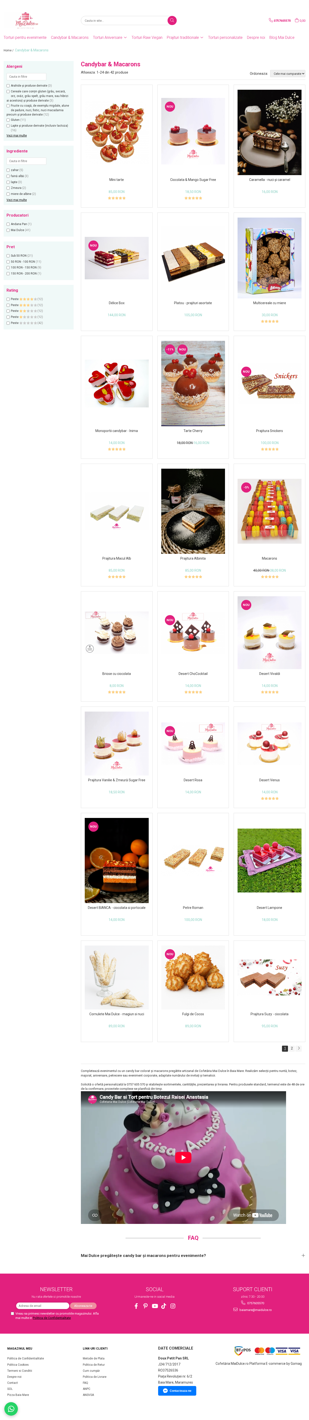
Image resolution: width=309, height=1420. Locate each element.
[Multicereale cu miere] (270, 258)
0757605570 (255, 1303)
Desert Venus (269, 780)
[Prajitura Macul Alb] (117, 511)
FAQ (85, 1383)
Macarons (269, 558)
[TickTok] (164, 1306)
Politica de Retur (94, 1364)
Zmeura (16, 188)
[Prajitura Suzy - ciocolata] (270, 977)
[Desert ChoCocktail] (193, 632)
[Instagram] (173, 1306)
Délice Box (117, 303)
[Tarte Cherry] (193, 383)
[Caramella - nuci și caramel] (270, 132)
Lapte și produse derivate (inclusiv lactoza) (39, 125)
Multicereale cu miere (269, 303)
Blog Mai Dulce (282, 37)
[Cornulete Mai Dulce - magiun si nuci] (117, 977)
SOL (10, 1389)
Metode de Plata (94, 1358)
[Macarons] (270, 511)
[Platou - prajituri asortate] (193, 258)
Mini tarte (116, 180)
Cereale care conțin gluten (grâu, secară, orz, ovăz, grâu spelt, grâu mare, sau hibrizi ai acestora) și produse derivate (37, 96)
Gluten (15, 120)
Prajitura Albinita (193, 558)
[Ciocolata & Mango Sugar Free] (193, 132)
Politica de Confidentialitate (52, 1318)
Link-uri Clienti (95, 1348)
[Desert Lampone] (270, 860)
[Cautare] (172, 20)
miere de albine (21, 194)
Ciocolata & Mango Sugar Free (193, 180)
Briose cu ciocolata (116, 674)
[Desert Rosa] (193, 743)
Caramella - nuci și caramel (269, 180)
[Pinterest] (145, 1306)
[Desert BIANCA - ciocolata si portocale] (117, 860)
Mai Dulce (17, 230)
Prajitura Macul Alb (116, 558)
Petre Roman (193, 908)
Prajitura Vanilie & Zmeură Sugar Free (116, 780)
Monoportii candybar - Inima (116, 431)
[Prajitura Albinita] (193, 511)
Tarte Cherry (193, 431)
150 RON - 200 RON (24, 273)
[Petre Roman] (193, 860)
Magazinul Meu (19, 1348)
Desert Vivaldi (269, 674)
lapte (14, 182)
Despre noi (256, 37)
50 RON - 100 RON (23, 261)
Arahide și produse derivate (29, 85)
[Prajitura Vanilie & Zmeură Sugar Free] (117, 743)
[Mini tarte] (117, 133)
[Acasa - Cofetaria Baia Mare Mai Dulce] (28, 20)
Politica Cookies (18, 1364)
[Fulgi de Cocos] (193, 977)
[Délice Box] (117, 258)
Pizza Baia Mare (18, 1395)
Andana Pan (19, 224)
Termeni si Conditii (19, 1370)
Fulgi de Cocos (193, 1014)
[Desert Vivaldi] (270, 632)
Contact (12, 1383)
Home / (9, 50)
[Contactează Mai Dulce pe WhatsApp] (11, 1409)
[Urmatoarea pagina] (298, 1049)
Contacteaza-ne (180, 1391)
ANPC (86, 1389)
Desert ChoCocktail (193, 674)
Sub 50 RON (19, 255)
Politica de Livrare (94, 1377)
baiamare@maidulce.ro (255, 1310)
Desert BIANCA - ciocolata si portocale (117, 908)
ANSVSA (88, 1395)
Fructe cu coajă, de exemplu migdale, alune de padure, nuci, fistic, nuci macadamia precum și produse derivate (38, 110)
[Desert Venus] (270, 743)
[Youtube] (154, 1306)
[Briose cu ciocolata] (117, 632)
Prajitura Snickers (269, 431)
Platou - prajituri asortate (193, 303)
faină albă (17, 176)
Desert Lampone (269, 908)
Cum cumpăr (91, 1370)
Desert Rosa (193, 780)
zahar (15, 170)
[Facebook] (136, 1306)
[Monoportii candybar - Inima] (117, 383)
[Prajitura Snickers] (270, 383)
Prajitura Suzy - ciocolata (269, 1014)
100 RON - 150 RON (24, 267)
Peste (15, 299)
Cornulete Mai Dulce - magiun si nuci (116, 1014)
